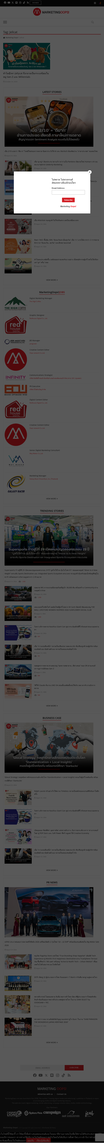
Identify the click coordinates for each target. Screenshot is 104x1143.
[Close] (90, 172)
